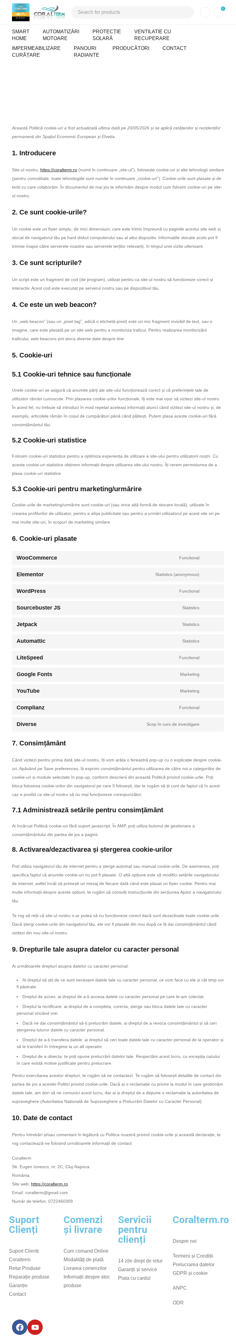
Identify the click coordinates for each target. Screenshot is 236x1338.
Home (97, 77)
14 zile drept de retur (140, 1260)
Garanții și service (137, 1269)
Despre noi (185, 1241)
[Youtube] (35, 1327)
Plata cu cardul (134, 1278)
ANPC (180, 1288)
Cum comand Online (86, 1251)
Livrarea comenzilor (85, 1268)
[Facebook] (19, 1327)
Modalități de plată (84, 1259)
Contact (17, 1294)
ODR (178, 1302)
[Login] (205, 12)
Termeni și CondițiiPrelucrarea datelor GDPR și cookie (193, 1264)
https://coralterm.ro (58, 169)
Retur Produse (25, 1268)
